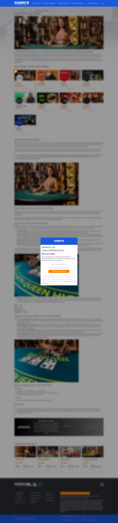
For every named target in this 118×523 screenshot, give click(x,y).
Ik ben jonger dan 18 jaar (59, 264)
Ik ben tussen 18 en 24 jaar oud (59, 268)
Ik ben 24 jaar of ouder (59, 271)
